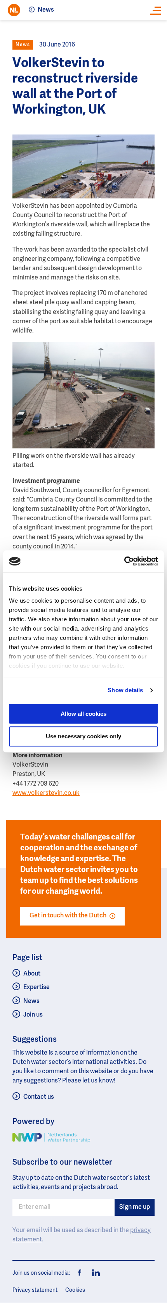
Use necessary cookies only (83, 736)
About (31, 974)
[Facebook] (80, 1273)
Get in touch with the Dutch (68, 916)
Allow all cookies (83, 713)
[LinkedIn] (94, 1273)
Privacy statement (34, 1290)
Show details (125, 690)
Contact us (38, 1097)
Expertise (36, 987)
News (46, 10)
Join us (33, 1015)
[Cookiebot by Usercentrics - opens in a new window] (124, 561)
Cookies (75, 1290)
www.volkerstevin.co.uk (46, 793)
